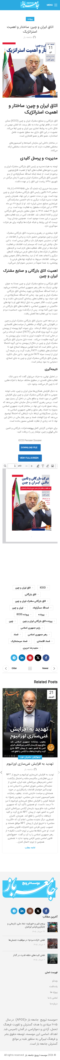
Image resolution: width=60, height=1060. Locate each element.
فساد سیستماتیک (19, 641)
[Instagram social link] (30, 911)
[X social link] (38, 657)
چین (11, 621)
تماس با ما (53, 998)
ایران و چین (17, 608)
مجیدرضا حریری (30, 648)
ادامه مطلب (30, 848)
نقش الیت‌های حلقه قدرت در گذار (29, 955)
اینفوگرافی (36, 757)
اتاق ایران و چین (22, 588)
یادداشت (53, 986)
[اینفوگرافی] (30, 976)
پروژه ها (54, 992)
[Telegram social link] (14, 657)
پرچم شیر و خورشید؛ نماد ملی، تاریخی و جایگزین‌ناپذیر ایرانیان (26, 925)
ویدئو (55, 981)
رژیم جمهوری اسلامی (30, 628)
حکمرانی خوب (25, 757)
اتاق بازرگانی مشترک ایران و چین (30, 601)
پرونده (30, 19)
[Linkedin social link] (22, 657)
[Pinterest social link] (30, 657)
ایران (50, 432)
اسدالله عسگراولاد (41, 608)
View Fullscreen (29, 458)
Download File (29, 447)
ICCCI (43, 588)
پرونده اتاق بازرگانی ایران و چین (37, 621)
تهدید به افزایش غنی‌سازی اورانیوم (30, 763)
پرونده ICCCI (23, 614)
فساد (16, 634)
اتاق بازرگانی (30, 594)
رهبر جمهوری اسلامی (37, 634)
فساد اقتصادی (43, 641)
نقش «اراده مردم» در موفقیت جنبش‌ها (27, 940)
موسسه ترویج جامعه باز (36, 1055)
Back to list (30, 668)
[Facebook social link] (46, 657)
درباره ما (54, 1004)
